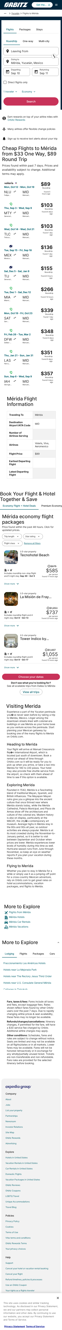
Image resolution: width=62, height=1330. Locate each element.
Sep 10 (15, 73)
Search (31, 101)
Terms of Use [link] (12, 1232)
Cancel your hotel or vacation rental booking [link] (27, 1268)
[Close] (58, 1298)
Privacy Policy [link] (12, 1221)
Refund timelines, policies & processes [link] (24, 1279)
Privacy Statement (14, 1326)
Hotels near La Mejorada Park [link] (20, 969)
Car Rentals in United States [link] (19, 1168)
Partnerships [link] (12, 1116)
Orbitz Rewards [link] (13, 1138)
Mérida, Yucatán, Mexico (27, 63)
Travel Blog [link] (11, 1207)
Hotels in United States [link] (17, 1157)
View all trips (31, 692)
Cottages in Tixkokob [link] (15, 989)
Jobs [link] (8, 1105)
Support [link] (9, 1263)
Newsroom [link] (11, 1121)
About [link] (8, 1099)
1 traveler (8, 91)
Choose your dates (31, 677)
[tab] (10, 29)
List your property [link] (14, 1110)
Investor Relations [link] (14, 1127)
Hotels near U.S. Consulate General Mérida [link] (27, 982)
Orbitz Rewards (16, 119)
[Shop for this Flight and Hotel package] (31, 563)
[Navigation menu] (56, 5)
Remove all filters (32, 543)
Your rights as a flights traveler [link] (20, 1290)
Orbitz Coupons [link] (13, 1190)
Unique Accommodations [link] (18, 1201)
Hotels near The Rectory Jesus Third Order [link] (27, 976)
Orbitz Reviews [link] (13, 1185)
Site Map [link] (10, 1132)
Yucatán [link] (15, 13)
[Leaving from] (31, 51)
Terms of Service (35, 1326)
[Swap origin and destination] (53, 56)
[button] (31, 584)
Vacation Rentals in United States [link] (22, 1163)
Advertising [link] (11, 1143)
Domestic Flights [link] (14, 1174)
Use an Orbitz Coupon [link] (16, 1285)
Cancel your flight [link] (14, 1274)
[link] (31, 913)
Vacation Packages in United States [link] (23, 1179)
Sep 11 (44, 73)
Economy (27, 91)
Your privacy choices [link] (16, 1249)
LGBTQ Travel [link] (12, 1196)
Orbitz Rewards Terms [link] (16, 1243)
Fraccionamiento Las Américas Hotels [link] (24, 963)
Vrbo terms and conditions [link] (18, 1237)
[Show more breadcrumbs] (5, 13)
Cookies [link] (9, 1226)
